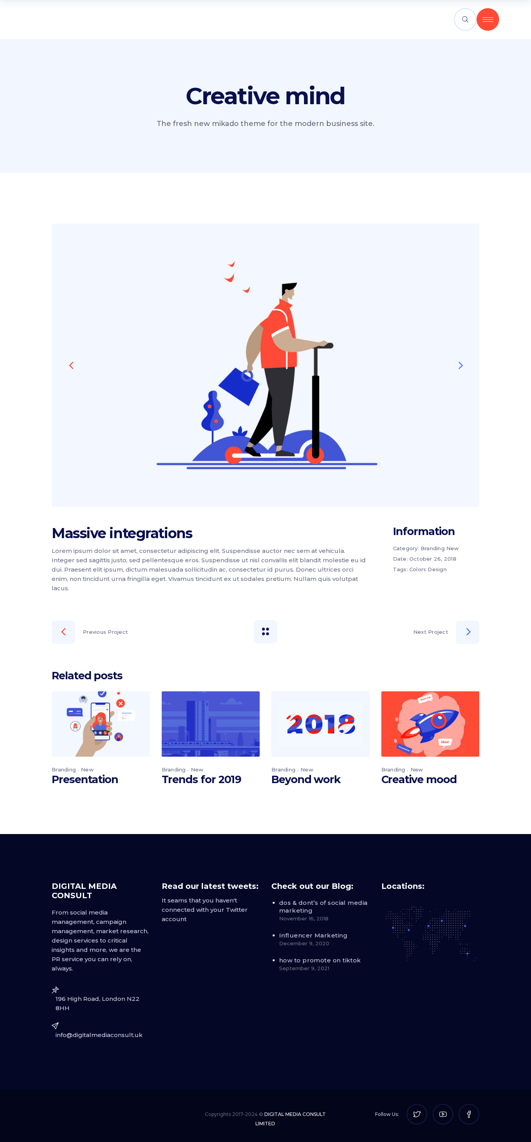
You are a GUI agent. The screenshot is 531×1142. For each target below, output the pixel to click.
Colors (417, 569)
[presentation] (71, 365)
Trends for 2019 (201, 779)
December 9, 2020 (304, 943)
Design (437, 569)
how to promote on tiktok (320, 960)
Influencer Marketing (313, 935)
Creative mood (419, 779)
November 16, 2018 (303, 918)
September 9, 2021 (304, 968)
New (452, 548)
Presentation (85, 779)
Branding (433, 548)
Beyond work (306, 779)
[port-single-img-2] (265, 365)
